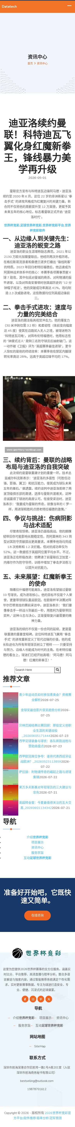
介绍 (37, 837)
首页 (30, 63)
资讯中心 (37, 848)
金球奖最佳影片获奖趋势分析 (41, 710)
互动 (37, 858)
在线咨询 (37, 915)
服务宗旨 (37, 853)
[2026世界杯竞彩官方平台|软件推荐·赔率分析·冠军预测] (37, 953)
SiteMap (40, 1046)
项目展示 (37, 842)
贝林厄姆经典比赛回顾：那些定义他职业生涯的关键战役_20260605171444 (45, 730)
